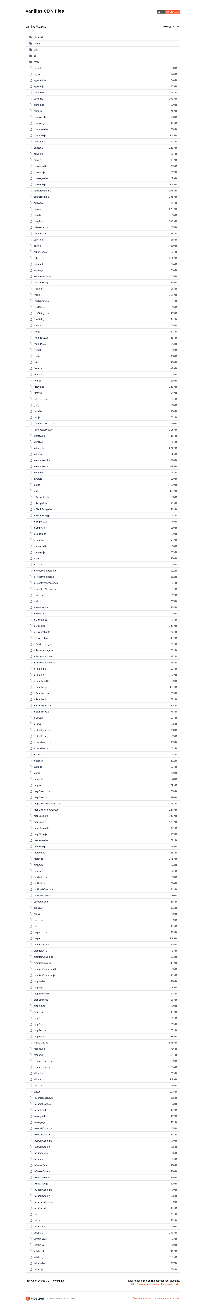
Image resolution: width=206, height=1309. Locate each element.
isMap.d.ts (39, 558)
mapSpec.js (40, 822)
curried (37, 43)
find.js (37, 331)
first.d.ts (38, 350)
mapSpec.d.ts (41, 815)
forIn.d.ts (38, 374)
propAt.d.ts (39, 981)
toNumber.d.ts (41, 1153)
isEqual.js (39, 540)
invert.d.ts (39, 472)
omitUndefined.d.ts (43, 889)
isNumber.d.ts (41, 607)
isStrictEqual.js (41, 736)
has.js (37, 417)
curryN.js (38, 221)
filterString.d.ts (41, 313)
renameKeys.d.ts (43, 1061)
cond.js (37, 160)
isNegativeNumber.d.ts (46, 583)
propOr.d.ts (40, 1018)
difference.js (40, 233)
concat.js (38, 147)
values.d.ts (39, 1263)
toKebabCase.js (42, 1134)
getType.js (39, 405)
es (35, 55)
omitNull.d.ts (40, 877)
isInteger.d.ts (40, 546)
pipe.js (37, 926)
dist (35, 49)
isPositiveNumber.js (44, 662)
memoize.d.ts (41, 840)
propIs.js (38, 1012)
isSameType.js (41, 711)
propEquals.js (41, 999)
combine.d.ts (40, 117)
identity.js (38, 442)
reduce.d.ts (40, 1048)
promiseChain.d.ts (43, 956)
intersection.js (41, 466)
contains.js (39, 172)
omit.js (37, 871)
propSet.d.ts (40, 1030)
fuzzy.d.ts (39, 386)
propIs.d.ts (39, 1005)
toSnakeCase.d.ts (43, 1165)
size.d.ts (38, 1085)
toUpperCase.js (42, 1195)
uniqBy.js (38, 1232)
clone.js (38, 111)
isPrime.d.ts (40, 668)
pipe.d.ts (38, 920)
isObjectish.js (41, 638)
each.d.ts (38, 239)
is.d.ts (37, 484)
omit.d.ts (38, 864)
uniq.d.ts (38, 1214)
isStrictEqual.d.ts (43, 730)
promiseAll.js (40, 950)
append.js (39, 86)
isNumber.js (40, 613)
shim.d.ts (38, 1073)
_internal (38, 37)
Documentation (143, 1298)
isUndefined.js (41, 748)
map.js (37, 785)
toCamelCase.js (42, 1104)
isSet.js (38, 723)
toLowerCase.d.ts (43, 1140)
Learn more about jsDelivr (167, 1298)
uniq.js (37, 1220)
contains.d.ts (40, 166)
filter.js (37, 294)
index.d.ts (39, 448)
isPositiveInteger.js (43, 650)
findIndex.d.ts (41, 337)
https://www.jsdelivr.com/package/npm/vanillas (155, 1284)
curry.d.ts (39, 202)
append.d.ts (40, 80)
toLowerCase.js (42, 1146)
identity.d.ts (40, 435)
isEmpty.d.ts (40, 521)
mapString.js (40, 834)
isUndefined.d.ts (42, 742)
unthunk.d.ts (40, 1238)
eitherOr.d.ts (40, 252)
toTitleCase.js (41, 1183)
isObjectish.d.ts (42, 632)
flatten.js (38, 368)
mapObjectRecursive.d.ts (47, 803)
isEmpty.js (39, 527)
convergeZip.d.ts (42, 190)
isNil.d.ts (38, 595)
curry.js (38, 209)
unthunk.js (39, 1245)
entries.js (38, 270)
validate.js (39, 1257)
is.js (36, 491)
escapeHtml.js (41, 282)
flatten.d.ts (39, 362)
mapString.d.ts (41, 828)
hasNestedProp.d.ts (44, 423)
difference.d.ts (41, 227)
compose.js (40, 135)
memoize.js (40, 846)
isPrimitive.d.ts (41, 681)
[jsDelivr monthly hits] (168, 12)
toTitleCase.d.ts (42, 1177)
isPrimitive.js (40, 687)
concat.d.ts (39, 141)
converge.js (40, 184)
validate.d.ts (40, 1251)
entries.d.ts (39, 264)
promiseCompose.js (44, 975)
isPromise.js (40, 699)
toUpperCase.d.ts (43, 1189)
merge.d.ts (39, 852)
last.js (37, 773)
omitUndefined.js (42, 895)
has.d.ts (38, 411)
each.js (37, 245)
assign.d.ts (39, 92)
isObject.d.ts (40, 619)
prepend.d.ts (40, 932)
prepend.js (39, 938)
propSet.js (39, 1036)
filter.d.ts (38, 288)
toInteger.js (39, 1122)
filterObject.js (40, 307)
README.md (41, 1042)
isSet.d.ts (39, 717)
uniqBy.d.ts (39, 1226)
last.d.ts (38, 766)
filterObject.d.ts (42, 301)
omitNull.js (39, 883)
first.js (37, 356)
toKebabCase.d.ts (43, 1128)
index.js (38, 454)
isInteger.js (39, 552)
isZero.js (38, 760)
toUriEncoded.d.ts (43, 1202)
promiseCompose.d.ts (45, 969)
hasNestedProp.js (43, 429)
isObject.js (39, 625)
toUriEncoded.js (42, 1208)
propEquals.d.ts (42, 993)
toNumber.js (40, 1159)
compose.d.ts (41, 129)
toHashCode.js (41, 1110)
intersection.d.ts (42, 460)
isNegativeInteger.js (44, 576)
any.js (37, 74)
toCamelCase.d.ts (43, 1097)
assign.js (38, 98)
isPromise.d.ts (41, 693)
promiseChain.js (42, 963)
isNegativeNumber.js (45, 589)
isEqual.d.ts (40, 533)
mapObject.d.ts (42, 791)
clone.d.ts (39, 104)
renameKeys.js (42, 1067)
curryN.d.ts (40, 215)
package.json (41, 901)
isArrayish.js (40, 503)
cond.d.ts (38, 153)
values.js (38, 1269)
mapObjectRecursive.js (46, 809)
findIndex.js (40, 343)
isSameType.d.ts (43, 705)
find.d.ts (38, 325)
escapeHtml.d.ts (42, 276)
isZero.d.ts (39, 754)
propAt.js (38, 987)
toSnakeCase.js (42, 1171)
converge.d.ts (41, 178)
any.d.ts (38, 68)
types (37, 61)
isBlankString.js (42, 515)
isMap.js (38, 564)
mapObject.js (41, 797)
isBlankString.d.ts (43, 509)
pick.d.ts (38, 907)
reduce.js (38, 1054)
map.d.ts (38, 779)
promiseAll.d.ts (41, 944)
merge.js (38, 858)
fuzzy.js (38, 392)
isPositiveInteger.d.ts (45, 644)
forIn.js (37, 380)
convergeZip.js (41, 196)
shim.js (37, 1079)
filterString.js (40, 319)
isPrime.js (39, 674)
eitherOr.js (39, 258)
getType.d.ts (40, 399)
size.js (37, 1091)
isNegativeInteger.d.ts (45, 570)
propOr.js (38, 1024)
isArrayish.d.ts (41, 497)
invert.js (38, 478)
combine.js (39, 123)
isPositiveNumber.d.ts (45, 656)
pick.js (37, 914)
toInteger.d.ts (40, 1116)
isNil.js (37, 601)
